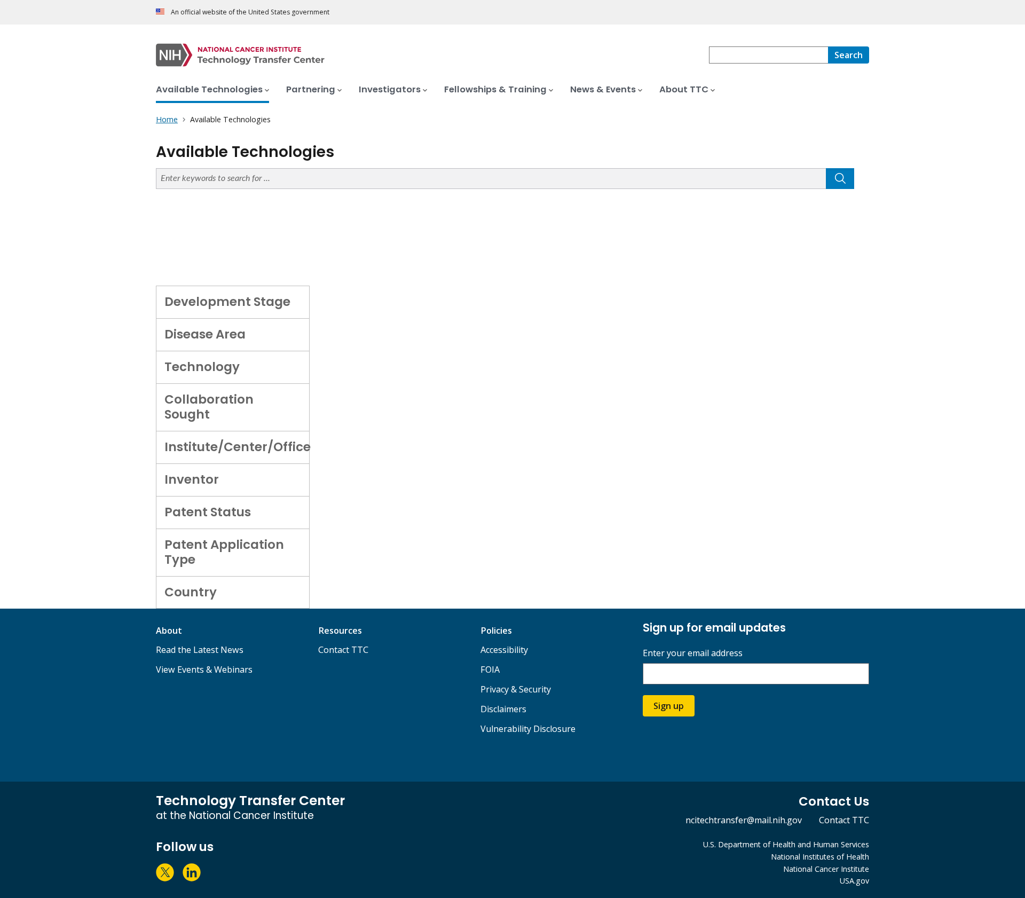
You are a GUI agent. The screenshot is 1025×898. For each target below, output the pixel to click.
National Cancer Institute (826, 869)
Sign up (668, 706)
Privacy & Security (515, 689)
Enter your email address (693, 653)
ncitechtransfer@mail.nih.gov (743, 820)
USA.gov (854, 881)
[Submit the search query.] (840, 178)
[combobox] (768, 55)
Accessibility (504, 650)
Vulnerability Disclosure (527, 729)
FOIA (490, 669)
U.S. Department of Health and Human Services (786, 844)
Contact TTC (343, 650)
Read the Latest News (199, 650)
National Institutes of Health (820, 857)
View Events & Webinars (204, 669)
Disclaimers (503, 709)
